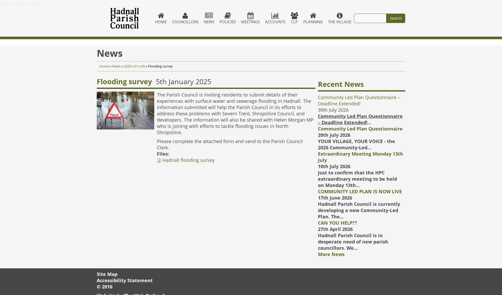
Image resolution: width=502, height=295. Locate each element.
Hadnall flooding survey (188, 160)
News (209, 21)
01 (136, 66)
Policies (228, 21)
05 (143, 66)
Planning (313, 21)
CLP (294, 21)
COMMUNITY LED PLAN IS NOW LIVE (360, 191)
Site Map (107, 274)
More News (331, 254)
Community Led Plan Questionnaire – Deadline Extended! (359, 100)
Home (161, 21)
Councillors (185, 21)
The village (339, 21)
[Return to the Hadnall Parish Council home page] (124, 18)
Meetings (250, 21)
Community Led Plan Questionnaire (360, 129)
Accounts (275, 21)
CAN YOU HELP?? (337, 223)
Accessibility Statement (125, 280)
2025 (127, 66)
